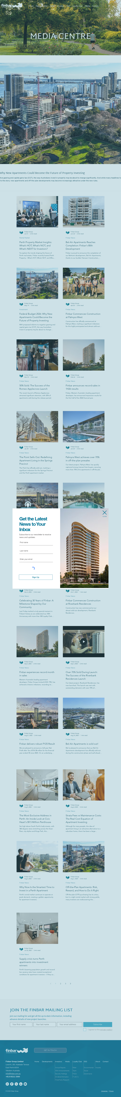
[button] (105, 512)
